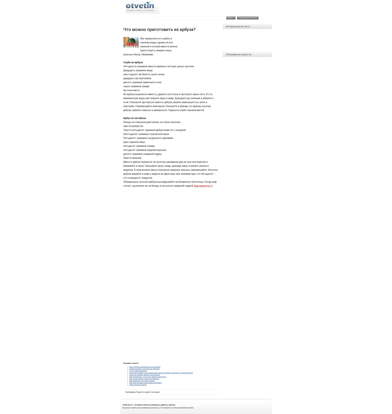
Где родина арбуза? (138, 371)
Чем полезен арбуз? (138, 385)
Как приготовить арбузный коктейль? (145, 383)
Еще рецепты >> (203, 185)
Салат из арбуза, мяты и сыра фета (144, 375)
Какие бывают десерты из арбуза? (144, 369)
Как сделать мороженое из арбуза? (144, 367)
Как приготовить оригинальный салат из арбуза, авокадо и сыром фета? (161, 373)
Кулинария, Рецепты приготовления (142, 392)
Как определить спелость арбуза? (144, 379)
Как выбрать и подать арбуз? (142, 381)
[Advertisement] (197, 43)
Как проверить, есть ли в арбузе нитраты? (147, 377)
